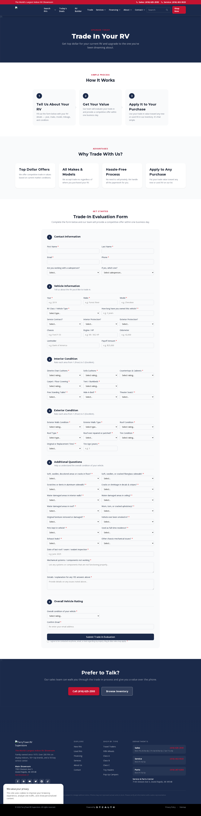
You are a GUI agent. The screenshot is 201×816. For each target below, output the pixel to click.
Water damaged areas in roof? (61, 506)
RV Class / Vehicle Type (58, 308)
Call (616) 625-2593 (84, 691)
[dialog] (33, 798)
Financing (113, 9)
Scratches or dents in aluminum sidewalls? (66, 484)
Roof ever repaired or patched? (98, 433)
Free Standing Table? (57, 392)
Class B (106, 760)
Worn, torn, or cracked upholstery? (118, 506)
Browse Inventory (117, 691)
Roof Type (52, 433)
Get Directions (21, 775)
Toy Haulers (108, 770)
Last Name (107, 246)
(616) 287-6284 (177, 769)
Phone (105, 257)
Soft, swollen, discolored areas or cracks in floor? (70, 474)
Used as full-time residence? (115, 528)
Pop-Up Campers (110, 774)
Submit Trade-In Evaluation (100, 636)
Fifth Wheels (108, 751)
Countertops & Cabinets (131, 370)
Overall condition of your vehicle (62, 611)
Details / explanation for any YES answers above (69, 577)
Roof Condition (127, 422)
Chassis (50, 330)
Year (50, 298)
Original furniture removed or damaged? (66, 517)
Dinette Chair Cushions (58, 370)
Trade (90, 9)
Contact (139, 9)
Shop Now (176, 9)
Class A (106, 756)
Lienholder (51, 341)
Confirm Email (54, 622)
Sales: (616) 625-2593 (149, 2)
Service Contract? (55, 319)
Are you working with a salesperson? (63, 268)
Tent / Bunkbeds (91, 381)
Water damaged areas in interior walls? (65, 495)
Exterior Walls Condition (58, 422)
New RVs (78, 746)
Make (86, 298)
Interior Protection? (92, 319)
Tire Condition (127, 433)
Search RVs (47, 9)
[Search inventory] (167, 9)
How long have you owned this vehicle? (120, 308)
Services (100, 9)
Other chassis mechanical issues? (117, 538)
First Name (53, 246)
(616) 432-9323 (177, 758)
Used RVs (78, 751)
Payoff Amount (109, 341)
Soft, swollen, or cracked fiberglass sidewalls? (123, 474)
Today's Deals (63, 9)
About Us (78, 765)
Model (123, 298)
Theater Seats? (127, 392)
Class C (106, 765)
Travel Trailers (109, 746)
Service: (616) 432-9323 (175, 2)
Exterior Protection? (129, 319)
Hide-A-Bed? (89, 392)
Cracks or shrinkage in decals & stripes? (120, 484)
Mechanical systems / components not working (69, 560)
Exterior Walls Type (92, 422)
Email (50, 257)
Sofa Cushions (90, 370)
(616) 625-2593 (177, 748)
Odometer (124, 330)
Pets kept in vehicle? (57, 528)
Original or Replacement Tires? (61, 444)
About (126, 9)
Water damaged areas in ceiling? (117, 495)
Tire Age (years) (91, 444)
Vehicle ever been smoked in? (115, 517)
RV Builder (78, 9)
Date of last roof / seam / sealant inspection (68, 549)
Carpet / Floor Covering (58, 381)
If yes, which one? (109, 268)
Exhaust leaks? (54, 538)
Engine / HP (88, 330)
